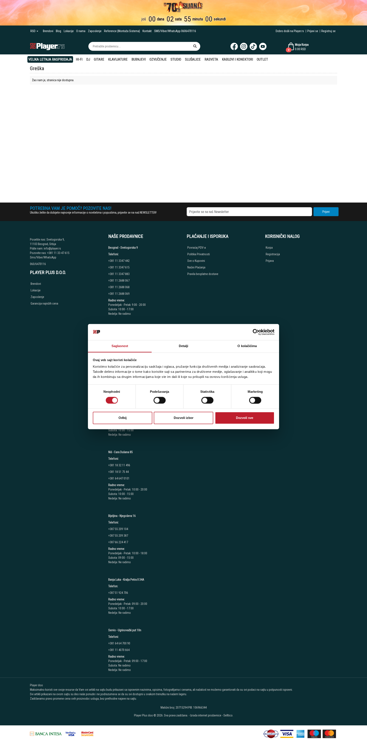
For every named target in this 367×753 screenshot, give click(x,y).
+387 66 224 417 (118, 542)
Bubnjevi (138, 59)
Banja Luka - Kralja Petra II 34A (126, 579)
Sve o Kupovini (196, 260)
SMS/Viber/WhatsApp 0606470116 (175, 31)
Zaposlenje (95, 31)
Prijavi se (312, 31)
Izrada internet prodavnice (205, 715)
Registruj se (328, 31)
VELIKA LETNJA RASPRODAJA (50, 59)
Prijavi (326, 211)
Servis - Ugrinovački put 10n (124, 630)
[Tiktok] (253, 46)
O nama (80, 31)
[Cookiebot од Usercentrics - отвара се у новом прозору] (255, 332)
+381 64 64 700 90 (119, 643)
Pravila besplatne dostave (202, 274)
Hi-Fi (79, 59)
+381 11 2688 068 (119, 287)
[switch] (160, 400)
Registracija (273, 254)
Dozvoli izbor (183, 418)
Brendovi (48, 31)
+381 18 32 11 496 (119, 465)
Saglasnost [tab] (120, 346)
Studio (176, 59)
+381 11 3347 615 (119, 267)
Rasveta (211, 59)
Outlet (262, 59)
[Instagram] (243, 46)
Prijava (270, 260)
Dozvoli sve (244, 418)
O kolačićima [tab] (247, 346)
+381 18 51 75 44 (118, 472)
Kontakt (147, 31)
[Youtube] (263, 46)
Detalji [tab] (183, 346)
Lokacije (69, 31)
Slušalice (193, 59)
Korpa (269, 247)
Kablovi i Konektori (237, 59)
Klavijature (118, 59)
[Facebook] (234, 46)
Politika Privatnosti (198, 254)
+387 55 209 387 (118, 535)
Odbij (123, 418)
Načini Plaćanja (196, 267)
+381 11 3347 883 (119, 274)
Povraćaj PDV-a (196, 247)
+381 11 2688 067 (119, 280)
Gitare (99, 59)
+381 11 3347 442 (119, 260)
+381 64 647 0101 (119, 478)
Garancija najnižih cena (44, 303)
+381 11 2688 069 (119, 293)
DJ (88, 59)
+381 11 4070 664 (119, 650)
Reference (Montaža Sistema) (122, 31)
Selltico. (228, 715)
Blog (58, 31)
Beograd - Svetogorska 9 (123, 247)
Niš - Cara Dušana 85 (120, 452)
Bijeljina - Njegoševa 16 (122, 516)
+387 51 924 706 (118, 592)
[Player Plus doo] (47, 46)
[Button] (195, 46)
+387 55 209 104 (118, 529)
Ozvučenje (158, 59)
